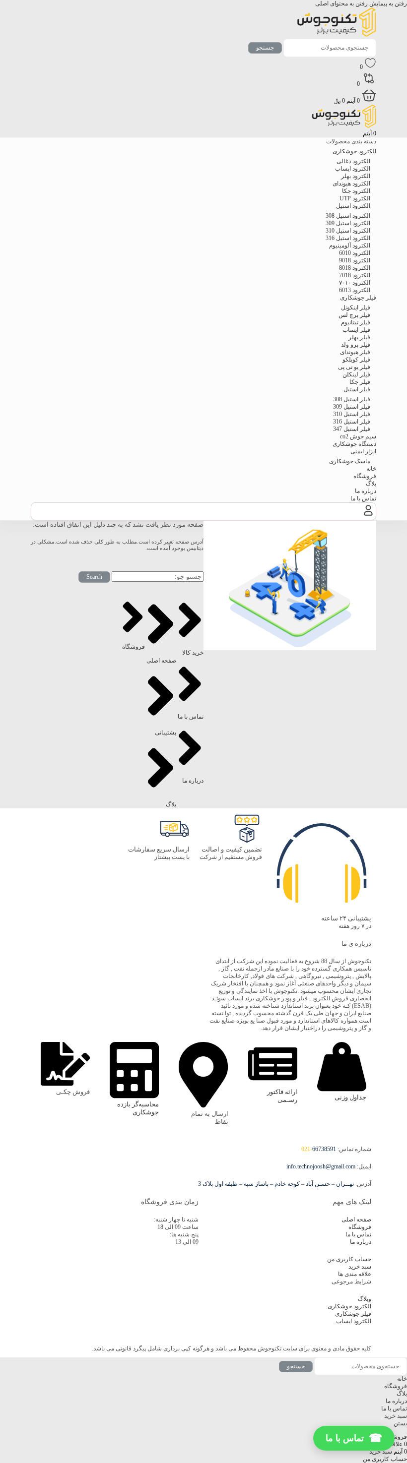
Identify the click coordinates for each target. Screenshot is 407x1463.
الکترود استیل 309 (348, 223)
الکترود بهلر (355, 176)
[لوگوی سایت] (336, 34)
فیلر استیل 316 (351, 421)
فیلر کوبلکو (356, 359)
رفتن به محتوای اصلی (341, 3)
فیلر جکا (359, 381)
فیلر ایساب (356, 329)
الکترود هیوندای (351, 183)
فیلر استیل (356, 389)
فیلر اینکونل (355, 307)
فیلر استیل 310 (351, 414)
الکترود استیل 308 (348, 215)
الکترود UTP (354, 198)
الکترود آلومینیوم (349, 245)
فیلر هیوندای (355, 352)
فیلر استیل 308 (351, 399)
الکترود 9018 (354, 260)
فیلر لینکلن (356, 374)
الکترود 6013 (354, 290)
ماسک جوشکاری (349, 461)
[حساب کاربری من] (368, 515)
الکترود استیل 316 (348, 238)
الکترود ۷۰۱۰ (354, 282)
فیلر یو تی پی (354, 367)
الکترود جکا (356, 190)
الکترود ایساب (352, 168)
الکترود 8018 (354, 267)
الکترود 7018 (354, 275)
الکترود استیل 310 (348, 230)
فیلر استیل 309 (351, 406)
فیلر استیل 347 (351, 429)
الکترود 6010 (354, 252)
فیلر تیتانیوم (355, 322)
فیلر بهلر (359, 337)
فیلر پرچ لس (354, 314)
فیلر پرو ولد (355, 344)
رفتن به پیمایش (387, 3)
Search (94, 576)
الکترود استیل (353, 205)
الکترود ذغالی (353, 161)
